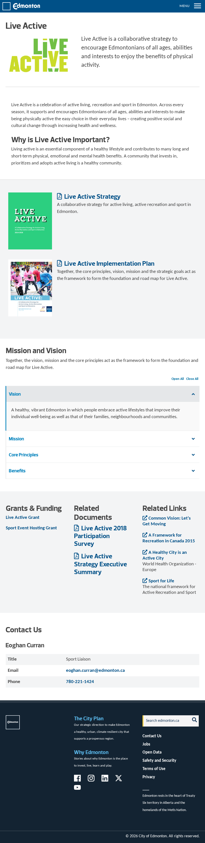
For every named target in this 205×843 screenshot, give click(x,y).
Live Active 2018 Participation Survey (100, 535)
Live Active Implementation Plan (108, 263)
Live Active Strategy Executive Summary (100, 563)
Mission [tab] (16, 439)
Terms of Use (154, 769)
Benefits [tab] (17, 471)
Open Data (152, 752)
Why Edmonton (91, 752)
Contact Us (152, 736)
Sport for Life (161, 581)
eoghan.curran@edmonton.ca (95, 670)
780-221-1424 (80, 682)
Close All (192, 379)
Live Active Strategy (92, 196)
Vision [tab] (15, 394)
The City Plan (89, 718)
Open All (178, 379)
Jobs (146, 744)
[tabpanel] (102, 416)
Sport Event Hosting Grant (31, 528)
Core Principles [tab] (23, 455)
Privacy (148, 777)
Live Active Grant (23, 517)
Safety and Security (159, 761)
